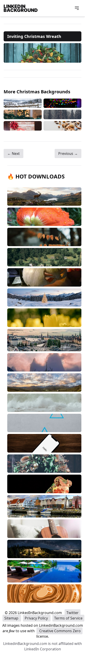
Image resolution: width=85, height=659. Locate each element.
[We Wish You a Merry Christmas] (23, 126)
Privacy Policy (37, 618)
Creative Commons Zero (59, 630)
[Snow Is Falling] (63, 114)
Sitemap (11, 618)
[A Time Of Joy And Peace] (23, 114)
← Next (13, 153)
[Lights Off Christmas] (63, 103)
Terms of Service (68, 618)
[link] (42, 53)
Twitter (72, 612)
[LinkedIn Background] (21, 8)
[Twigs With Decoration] (23, 103)
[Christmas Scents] (63, 126)
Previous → (68, 153)
